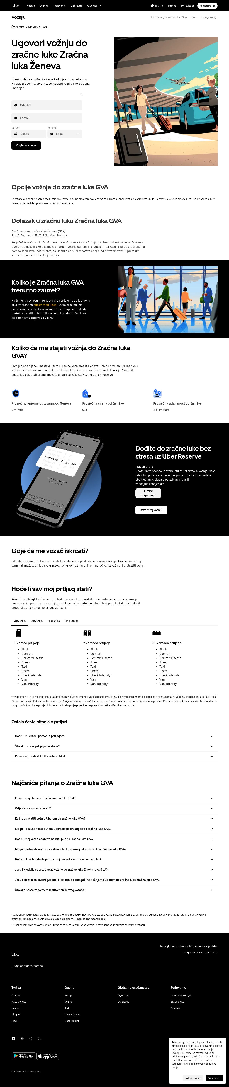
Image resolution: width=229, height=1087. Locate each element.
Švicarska (17, 27)
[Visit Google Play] (23, 1056)
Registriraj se (207, 5)
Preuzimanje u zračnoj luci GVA (169, 17)
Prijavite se (187, 5)
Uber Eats (76, 5)
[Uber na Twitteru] (39, 1038)
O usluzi (92, 5)
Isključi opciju (193, 1078)
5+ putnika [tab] (71, 620)
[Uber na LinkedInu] (13, 1038)
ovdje (116, 370)
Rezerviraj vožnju (151, 510)
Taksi (194, 17)
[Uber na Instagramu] (30, 1038)
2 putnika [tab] (20, 620)
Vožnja (31, 5)
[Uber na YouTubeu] (22, 1038)
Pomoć (172, 5)
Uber (16, 5)
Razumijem (214, 1078)
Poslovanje (59, 5)
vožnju (44, 5)
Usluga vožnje (209, 17)
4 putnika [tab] (54, 620)
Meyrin (33, 27)
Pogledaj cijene (26, 145)
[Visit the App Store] (47, 1056)
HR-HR (159, 5)
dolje (140, 565)
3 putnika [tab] (37, 620)
